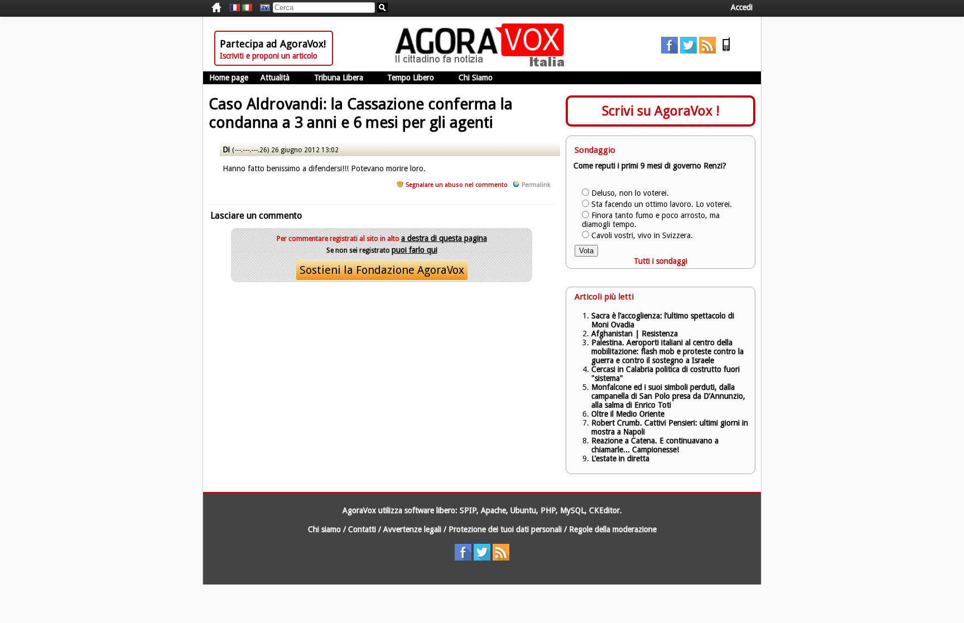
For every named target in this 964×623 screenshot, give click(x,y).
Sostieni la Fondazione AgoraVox (382, 270)
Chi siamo (324, 529)
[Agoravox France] (235, 8)
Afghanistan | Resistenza (634, 333)
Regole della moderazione (613, 529)
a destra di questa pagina (444, 238)
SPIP (468, 510)
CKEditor (604, 510)
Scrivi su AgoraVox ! (661, 111)
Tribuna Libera (338, 77)
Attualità (275, 77)
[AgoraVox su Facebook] (669, 50)
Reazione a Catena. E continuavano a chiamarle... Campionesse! (655, 445)
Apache (493, 510)
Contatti (362, 529)
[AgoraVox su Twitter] (688, 50)
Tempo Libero (410, 77)
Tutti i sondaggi (660, 261)
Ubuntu (523, 510)
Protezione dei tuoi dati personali (505, 529)
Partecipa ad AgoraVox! (273, 44)
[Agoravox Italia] (247, 8)
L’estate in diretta (620, 458)
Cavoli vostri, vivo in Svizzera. (642, 235)
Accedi (742, 7)
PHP (548, 510)
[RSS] (707, 50)
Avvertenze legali (412, 529)
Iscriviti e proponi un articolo (268, 55)
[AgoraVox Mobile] (726, 50)
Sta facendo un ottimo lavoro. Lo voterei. (661, 204)
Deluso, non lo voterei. (630, 193)
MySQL (572, 510)
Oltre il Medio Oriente (627, 413)
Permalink (536, 185)
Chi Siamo (476, 77)
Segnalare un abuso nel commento (457, 185)
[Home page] (482, 64)
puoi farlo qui (414, 249)
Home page (228, 77)
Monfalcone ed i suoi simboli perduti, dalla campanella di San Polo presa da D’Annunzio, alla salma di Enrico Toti (668, 396)
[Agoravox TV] (262, 8)
